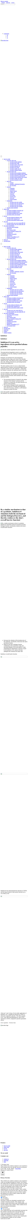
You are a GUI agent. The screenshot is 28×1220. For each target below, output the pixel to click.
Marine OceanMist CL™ (13, 237)
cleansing (12, 188)
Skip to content (4, 1)
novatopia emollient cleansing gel (15, 210)
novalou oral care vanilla (16, 202)
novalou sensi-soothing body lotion (18, 174)
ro (7, 37)
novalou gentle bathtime (16, 162)
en (7, 35)
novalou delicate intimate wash (14, 217)
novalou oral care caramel (16, 206)
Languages (6, 33)
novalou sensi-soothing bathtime (18, 173)
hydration (12, 189)
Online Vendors (7, 332)
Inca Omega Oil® (11, 230)
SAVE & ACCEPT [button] (5, 1218)
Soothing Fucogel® (11, 234)
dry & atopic (13, 185)
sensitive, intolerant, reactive (17, 271)
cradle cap (12, 192)
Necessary (5, 1197)
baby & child (7, 159)
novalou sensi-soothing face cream (18, 177)
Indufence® (10, 232)
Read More (18, 1168)
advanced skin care (11, 171)
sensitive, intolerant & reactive (17, 184)
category (9, 187)
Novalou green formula (12, 227)
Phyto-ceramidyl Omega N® (14, 231)
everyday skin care (11, 160)
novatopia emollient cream (13, 212)
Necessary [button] (3, 1196)
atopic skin (6, 209)
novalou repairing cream (16, 180)
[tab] (14, 654)
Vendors (3, 2)
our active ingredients (9, 225)
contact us (6, 1159)
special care (13, 196)
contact (12, 2)
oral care (12, 198)
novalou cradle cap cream (16, 178)
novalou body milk (14, 163)
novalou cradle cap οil (15, 168)
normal (11, 182)
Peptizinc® (9, 235)
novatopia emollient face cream (14, 213)
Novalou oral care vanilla (16, 289)
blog (5, 1161)
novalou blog (7, 241)
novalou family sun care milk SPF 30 (16, 224)
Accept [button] (8, 1168)
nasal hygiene (13, 199)
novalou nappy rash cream (16, 164)
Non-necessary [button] (4, 1207)
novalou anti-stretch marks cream (15, 220)
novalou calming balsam (16, 170)
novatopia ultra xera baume (13, 214)
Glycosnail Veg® (11, 238)
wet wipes (12, 195)
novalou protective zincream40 (17, 175)
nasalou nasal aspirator (12, 207)
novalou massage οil (15, 166)
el (7, 36)
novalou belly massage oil (13, 218)
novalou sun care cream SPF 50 (14, 310)
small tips (8, 2)
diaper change (13, 191)
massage (12, 193)
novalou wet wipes (14, 167)
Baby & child (7, 246)
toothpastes (9, 200)
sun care (6, 221)
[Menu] (1, 156)
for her (5, 216)
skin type (9, 181)
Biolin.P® (9, 228)
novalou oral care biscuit (16, 205)
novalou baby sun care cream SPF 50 (16, 223)
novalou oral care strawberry (17, 203)
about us (6, 239)
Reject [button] (12, 1168)
